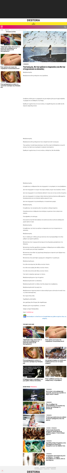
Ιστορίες (48, 428)
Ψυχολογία (33, 387)
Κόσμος (52, 376)
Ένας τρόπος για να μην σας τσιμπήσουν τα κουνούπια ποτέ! (54, 340)
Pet (47, 358)
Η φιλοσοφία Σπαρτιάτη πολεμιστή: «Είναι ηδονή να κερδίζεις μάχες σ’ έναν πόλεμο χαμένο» (55, 432)
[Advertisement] (33, 9)
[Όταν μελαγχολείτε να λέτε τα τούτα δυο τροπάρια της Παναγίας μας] (33, 353)
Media (25, 377)
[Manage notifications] (2, 471)
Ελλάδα (47, 376)
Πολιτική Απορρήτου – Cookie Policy (41, 468)
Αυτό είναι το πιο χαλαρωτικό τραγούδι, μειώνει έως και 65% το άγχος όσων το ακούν (56, 392)
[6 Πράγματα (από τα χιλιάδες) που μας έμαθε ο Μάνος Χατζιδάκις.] (33, 372)
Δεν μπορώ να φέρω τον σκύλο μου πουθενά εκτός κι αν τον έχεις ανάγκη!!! (55, 361)
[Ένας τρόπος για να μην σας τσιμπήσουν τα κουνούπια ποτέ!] (55, 332)
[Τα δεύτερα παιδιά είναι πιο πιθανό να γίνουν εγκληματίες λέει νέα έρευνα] (34, 421)
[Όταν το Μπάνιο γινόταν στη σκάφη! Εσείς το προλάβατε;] (55, 371)
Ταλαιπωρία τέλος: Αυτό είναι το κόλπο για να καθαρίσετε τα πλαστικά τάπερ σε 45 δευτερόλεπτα (32, 342)
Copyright (36, 467)
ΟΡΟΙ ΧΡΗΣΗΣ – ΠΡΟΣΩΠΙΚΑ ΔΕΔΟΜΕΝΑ (48, 467)
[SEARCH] (65, 27)
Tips (25, 337)
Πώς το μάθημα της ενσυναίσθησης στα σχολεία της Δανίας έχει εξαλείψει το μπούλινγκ (55, 406)
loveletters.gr (29, 312)
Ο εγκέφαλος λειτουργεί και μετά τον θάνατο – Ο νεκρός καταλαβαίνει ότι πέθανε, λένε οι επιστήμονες (55, 458)
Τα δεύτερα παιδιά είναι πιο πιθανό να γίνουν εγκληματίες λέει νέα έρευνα (56, 418)
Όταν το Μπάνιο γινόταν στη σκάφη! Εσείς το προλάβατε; (53, 379)
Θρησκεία (26, 358)
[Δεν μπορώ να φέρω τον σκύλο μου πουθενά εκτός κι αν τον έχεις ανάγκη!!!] (55, 353)
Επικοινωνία (53, 468)
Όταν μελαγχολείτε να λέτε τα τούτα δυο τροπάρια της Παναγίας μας (33, 361)
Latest (33, 24)
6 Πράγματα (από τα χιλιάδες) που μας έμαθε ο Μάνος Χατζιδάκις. (33, 380)
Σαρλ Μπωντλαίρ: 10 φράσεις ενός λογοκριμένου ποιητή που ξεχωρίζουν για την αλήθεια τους (56, 444)
